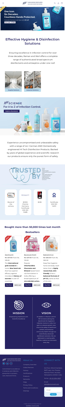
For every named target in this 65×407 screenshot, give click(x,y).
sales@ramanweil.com (51, 384)
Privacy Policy (27, 385)
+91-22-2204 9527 (55, 378)
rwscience (30, 403)
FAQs (25, 382)
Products (26, 376)
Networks (26, 379)
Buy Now (9, 285)
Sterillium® (9, 255)
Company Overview (29, 364)
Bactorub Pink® (30, 255)
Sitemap (26, 391)
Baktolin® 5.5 (48, 255)
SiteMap (28, 405)
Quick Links (35, 405)
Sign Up (53, 394)
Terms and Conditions (30, 388)
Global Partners (28, 367)
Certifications (27, 373)
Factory (25, 370)
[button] (3, 3)
